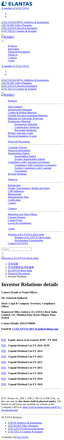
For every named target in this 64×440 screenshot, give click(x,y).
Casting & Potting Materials (22, 112)
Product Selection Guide (20, 133)
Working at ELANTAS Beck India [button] (26, 234)
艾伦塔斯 (13, 263)
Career (11, 228)
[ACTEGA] (18, 31)
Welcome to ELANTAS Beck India (19, 258)
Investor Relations (17, 173)
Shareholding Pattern (25, 156)
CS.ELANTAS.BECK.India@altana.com (35, 329)
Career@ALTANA (18, 243)
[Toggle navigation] (2, 41)
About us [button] (12, 54)
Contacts (12, 208)
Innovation (13, 48)
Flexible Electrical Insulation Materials (28, 115)
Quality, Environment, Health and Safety (29, 188)
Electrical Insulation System (22, 136)
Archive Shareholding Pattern (29, 159)
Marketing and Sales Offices (22, 214)
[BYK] (32, 22)
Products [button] (12, 46)
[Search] (2, 34)
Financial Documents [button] (19, 51)
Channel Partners (17, 217)
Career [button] (11, 60)
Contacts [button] (12, 57)
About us (12, 179)
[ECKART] (16, 25)
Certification (14, 200)
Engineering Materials (25, 124)
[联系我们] (7, 37)
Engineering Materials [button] (19, 121)
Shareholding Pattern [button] (19, 153)
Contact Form (15, 220)
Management (14, 194)
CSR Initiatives (16, 191)
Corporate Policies (17, 147)
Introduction (14, 185)
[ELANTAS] (19, 28)
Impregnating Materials (20, 109)
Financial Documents (19, 141)
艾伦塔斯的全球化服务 (21, 267)
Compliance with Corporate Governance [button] (29, 162)
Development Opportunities (28, 240)
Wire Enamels (15, 106)
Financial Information (19, 150)
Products (12, 100)
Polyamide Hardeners (25, 130)
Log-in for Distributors (19, 223)
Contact (12, 202)
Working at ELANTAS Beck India (32, 237)
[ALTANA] (8, 22)
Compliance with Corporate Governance (35, 165)
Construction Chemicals (26, 127)
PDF (3, 340)
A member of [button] (8, 8)
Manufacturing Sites (18, 197)
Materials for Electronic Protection (25, 118)
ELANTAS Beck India (20, 270)
